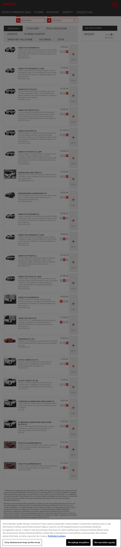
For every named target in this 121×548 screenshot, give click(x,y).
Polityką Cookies (57, 536)
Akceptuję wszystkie (78, 542)
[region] (60, 533)
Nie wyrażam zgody (104, 542)
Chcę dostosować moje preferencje (22, 542)
